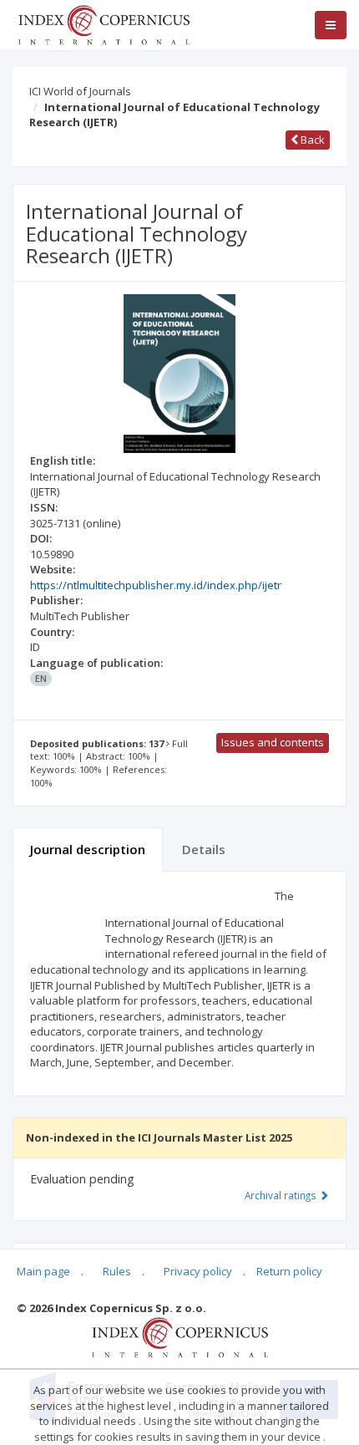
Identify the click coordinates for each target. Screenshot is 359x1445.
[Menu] (330, 25)
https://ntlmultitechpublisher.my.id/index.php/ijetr (155, 585)
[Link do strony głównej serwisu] (103, 23)
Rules (117, 1271)
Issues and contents (272, 742)
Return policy (289, 1271)
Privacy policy (198, 1271)
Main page (43, 1271)
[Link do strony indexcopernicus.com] (180, 1336)
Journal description (87, 849)
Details (203, 849)
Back (311, 139)
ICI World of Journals (80, 91)
